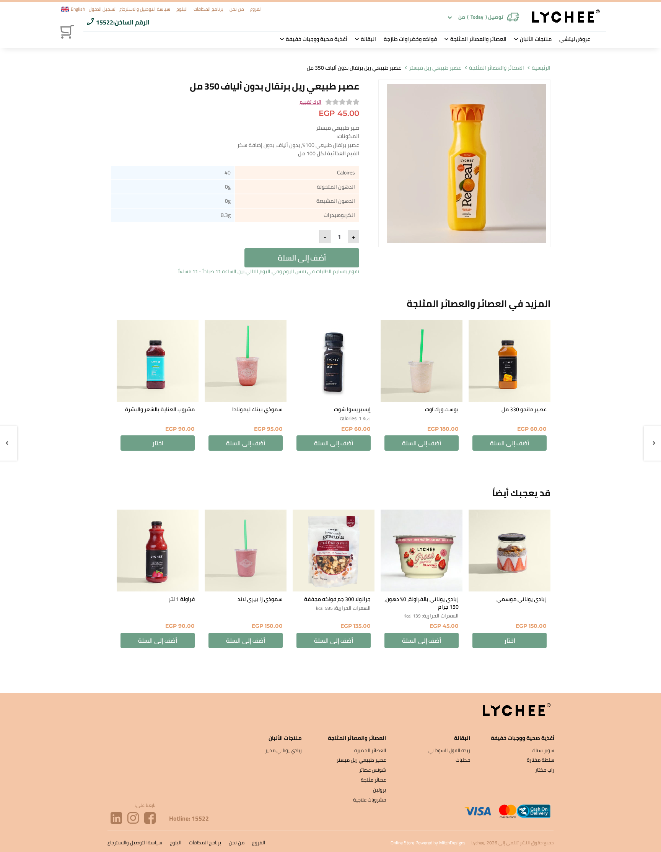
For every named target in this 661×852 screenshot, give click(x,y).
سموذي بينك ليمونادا (257, 409)
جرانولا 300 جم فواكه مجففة (337, 599)
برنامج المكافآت (208, 9)
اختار (157, 443)
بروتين (379, 789)
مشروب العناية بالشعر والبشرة (160, 409)
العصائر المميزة (370, 750)
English (78, 9)
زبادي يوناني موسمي (522, 599)
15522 (104, 22)
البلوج (181, 9)
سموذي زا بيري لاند (260, 599)
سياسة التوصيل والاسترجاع (144, 9)
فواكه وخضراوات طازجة (410, 39)
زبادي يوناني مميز (283, 750)
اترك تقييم (310, 102)
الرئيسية (541, 68)
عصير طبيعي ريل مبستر (435, 68)
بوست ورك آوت (442, 409)
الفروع (256, 9)
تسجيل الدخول (102, 9)
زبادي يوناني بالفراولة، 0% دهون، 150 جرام (421, 603)
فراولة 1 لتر (182, 599)
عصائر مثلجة (373, 779)
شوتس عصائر (372, 769)
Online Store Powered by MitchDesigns (428, 842)
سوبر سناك (543, 750)
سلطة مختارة (540, 759)
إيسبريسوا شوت (352, 409)
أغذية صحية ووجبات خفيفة (316, 39)
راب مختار (544, 769)
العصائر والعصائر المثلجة (478, 39)
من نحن (237, 9)
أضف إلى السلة (302, 258)
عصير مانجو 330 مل (524, 409)
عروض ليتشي (574, 39)
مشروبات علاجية (369, 799)
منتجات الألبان (536, 39)
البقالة (368, 39)
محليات (463, 759)
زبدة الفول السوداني (449, 750)
